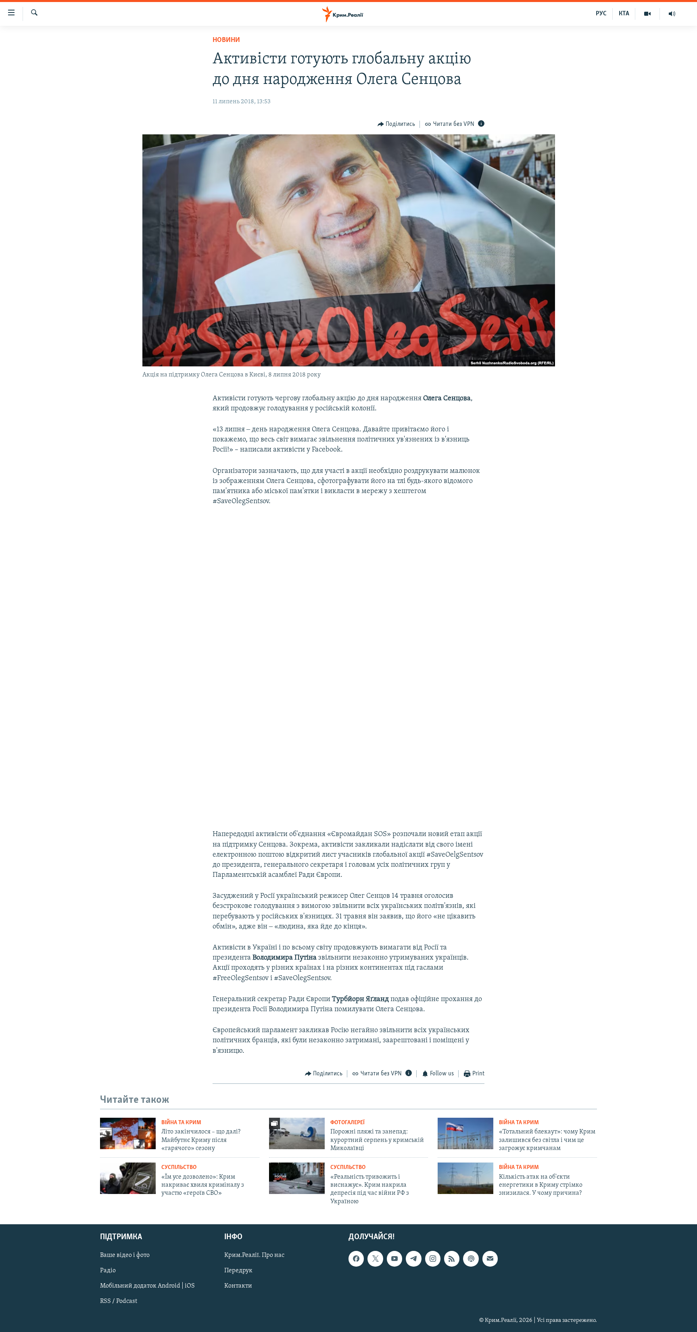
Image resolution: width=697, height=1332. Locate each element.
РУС (601, 13)
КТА (624, 13)
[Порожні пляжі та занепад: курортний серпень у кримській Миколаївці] (297, 1133)
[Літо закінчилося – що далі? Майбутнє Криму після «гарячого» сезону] (128, 1133)
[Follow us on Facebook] (356, 1259)
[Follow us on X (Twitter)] (375, 1259)
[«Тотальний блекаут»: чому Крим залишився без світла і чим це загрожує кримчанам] (465, 1133)
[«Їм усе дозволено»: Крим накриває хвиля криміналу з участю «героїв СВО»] (128, 1178)
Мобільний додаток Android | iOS (147, 1286)
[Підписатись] (490, 1259)
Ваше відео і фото (125, 1256)
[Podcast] (470, 1259)
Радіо (108, 1271)
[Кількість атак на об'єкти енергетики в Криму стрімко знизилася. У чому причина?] (465, 1178)
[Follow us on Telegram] (413, 1259)
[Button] (396, 124)
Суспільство (178, 1168)
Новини (226, 40)
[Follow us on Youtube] (394, 1259)
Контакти (238, 1286)
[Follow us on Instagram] (432, 1259)
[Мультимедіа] (647, 13)
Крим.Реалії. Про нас (254, 1256)
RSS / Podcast (118, 1302)
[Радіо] (672, 13)
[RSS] (451, 1259)
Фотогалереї (347, 1123)
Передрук (238, 1271)
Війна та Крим (181, 1123)
